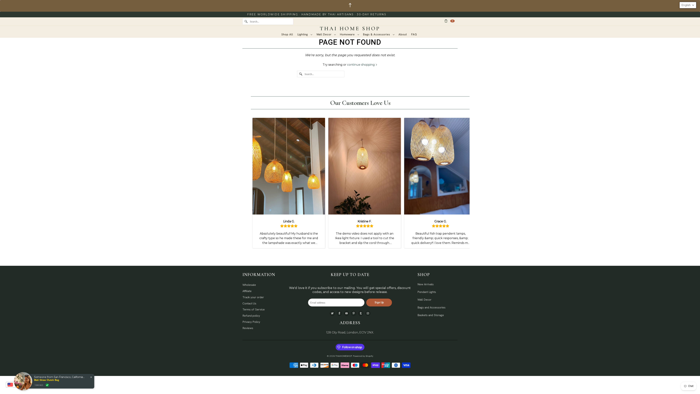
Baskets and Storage (430, 315)
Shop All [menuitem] (287, 34)
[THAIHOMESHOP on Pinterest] (353, 313)
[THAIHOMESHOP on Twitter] (332, 313)
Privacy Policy (251, 322)
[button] (688, 5)
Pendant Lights (426, 292)
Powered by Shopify (363, 356)
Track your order (253, 297)
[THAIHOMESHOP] (350, 28)
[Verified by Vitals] (47, 385)
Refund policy (251, 316)
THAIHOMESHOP (343, 356)
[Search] (246, 21)
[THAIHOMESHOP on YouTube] (346, 313)
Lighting (303, 34)
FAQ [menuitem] (414, 34)
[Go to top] (350, 6)
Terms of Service (253, 309)
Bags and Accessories (431, 307)
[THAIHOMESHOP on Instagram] (367, 313)
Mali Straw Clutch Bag (46, 379)
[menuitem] (305, 34)
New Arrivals (425, 284)
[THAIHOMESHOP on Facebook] (339, 313)
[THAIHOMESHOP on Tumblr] (360, 313)
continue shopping (361, 64)
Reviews (247, 328)
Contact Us (249, 303)
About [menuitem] (402, 34)
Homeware (347, 34)
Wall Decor (324, 34)
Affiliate (247, 291)
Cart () (452, 21)
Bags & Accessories (377, 34)
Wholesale (249, 285)
